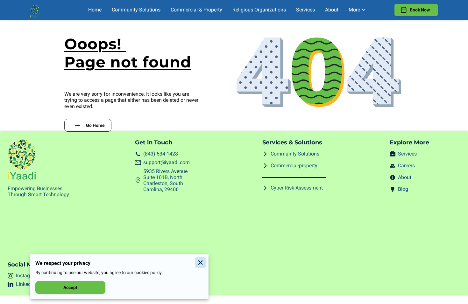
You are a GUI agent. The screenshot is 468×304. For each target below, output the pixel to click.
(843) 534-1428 (160, 154)
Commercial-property (294, 165)
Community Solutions (295, 154)
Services (407, 154)
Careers (406, 165)
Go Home (95, 125)
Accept (70, 287)
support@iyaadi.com (166, 162)
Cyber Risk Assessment (297, 188)
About (404, 177)
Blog (403, 189)
